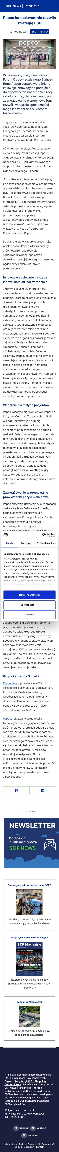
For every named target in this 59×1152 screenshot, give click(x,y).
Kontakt (40, 1147)
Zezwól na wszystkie (29, 595)
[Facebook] (16, 790)
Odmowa (29, 614)
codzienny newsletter (17, 1091)
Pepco (43, 31)
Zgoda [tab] (9, 543)
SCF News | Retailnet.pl (23, 6)
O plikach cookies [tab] (46, 543)
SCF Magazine (28, 1100)
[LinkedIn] (43, 790)
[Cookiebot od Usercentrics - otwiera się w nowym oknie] (42, 535)
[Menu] (50, 6)
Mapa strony (11, 1144)
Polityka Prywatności (29, 1144)
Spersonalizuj (28, 604)
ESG (34, 31)
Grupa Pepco (11, 683)
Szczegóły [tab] (25, 543)
